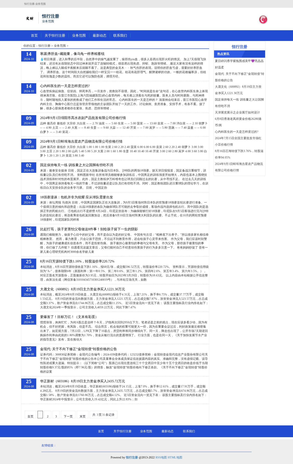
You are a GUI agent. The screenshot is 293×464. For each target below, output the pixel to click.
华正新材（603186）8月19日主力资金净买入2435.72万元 (82, 381)
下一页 (68, 416)
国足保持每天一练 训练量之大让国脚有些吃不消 (76, 165)
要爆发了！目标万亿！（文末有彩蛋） (69, 317)
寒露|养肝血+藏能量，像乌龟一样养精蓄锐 (72, 54)
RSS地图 (161, 457)
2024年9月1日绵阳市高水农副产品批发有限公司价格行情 (83, 118)
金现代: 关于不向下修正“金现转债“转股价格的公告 (78, 349)
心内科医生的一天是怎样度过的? (65, 86)
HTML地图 (175, 457)
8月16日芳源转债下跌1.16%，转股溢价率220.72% (77, 261)
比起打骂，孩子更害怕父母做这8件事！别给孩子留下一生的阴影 (89, 229)
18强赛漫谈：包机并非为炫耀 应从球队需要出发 (76, 197)
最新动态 (99, 35)
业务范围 (79, 35)
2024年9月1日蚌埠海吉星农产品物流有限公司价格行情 (81, 141)
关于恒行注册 (55, 35)
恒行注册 (44, 45)
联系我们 (120, 35)
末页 (83, 416)
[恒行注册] (29, 18)
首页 (34, 35)
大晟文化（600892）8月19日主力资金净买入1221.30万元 (82, 289)
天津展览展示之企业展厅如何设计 (237, 112)
